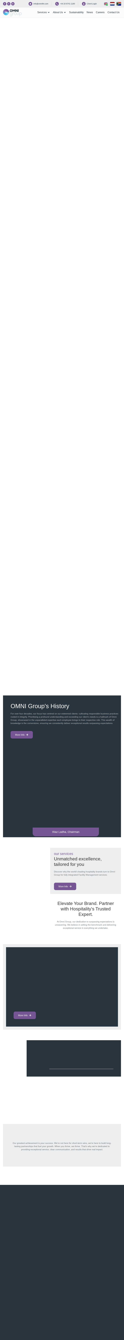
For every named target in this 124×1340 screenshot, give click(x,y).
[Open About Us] (65, 12)
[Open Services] (48, 12)
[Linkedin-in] (13, 3)
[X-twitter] (8, 3)
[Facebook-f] (4, 3)
